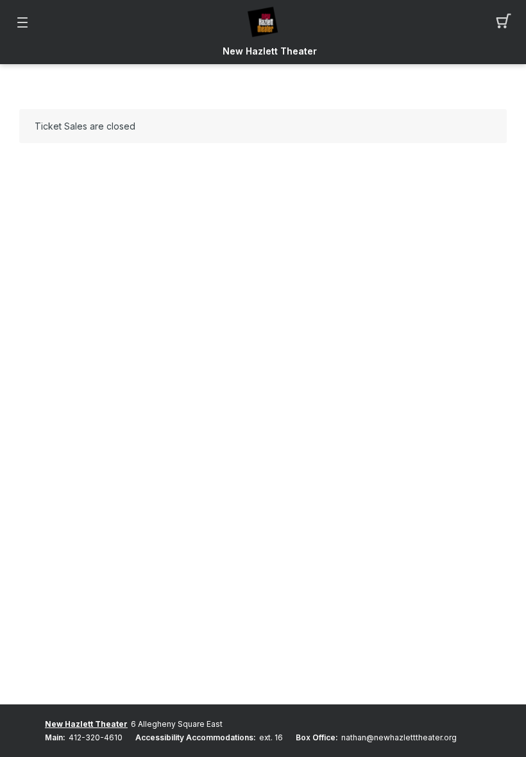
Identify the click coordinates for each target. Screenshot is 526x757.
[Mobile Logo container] (263, 22)
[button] (504, 22)
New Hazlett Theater (270, 51)
